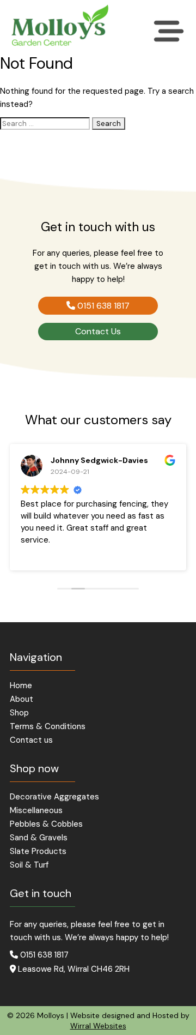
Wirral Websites (98, 1026)
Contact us (31, 740)
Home (21, 686)
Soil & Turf (29, 865)
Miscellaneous (36, 811)
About (21, 699)
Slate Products (38, 851)
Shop (19, 713)
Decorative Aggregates (54, 797)
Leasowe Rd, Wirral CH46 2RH (73, 969)
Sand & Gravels (39, 838)
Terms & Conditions (47, 727)
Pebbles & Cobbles (46, 824)
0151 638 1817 (102, 305)
